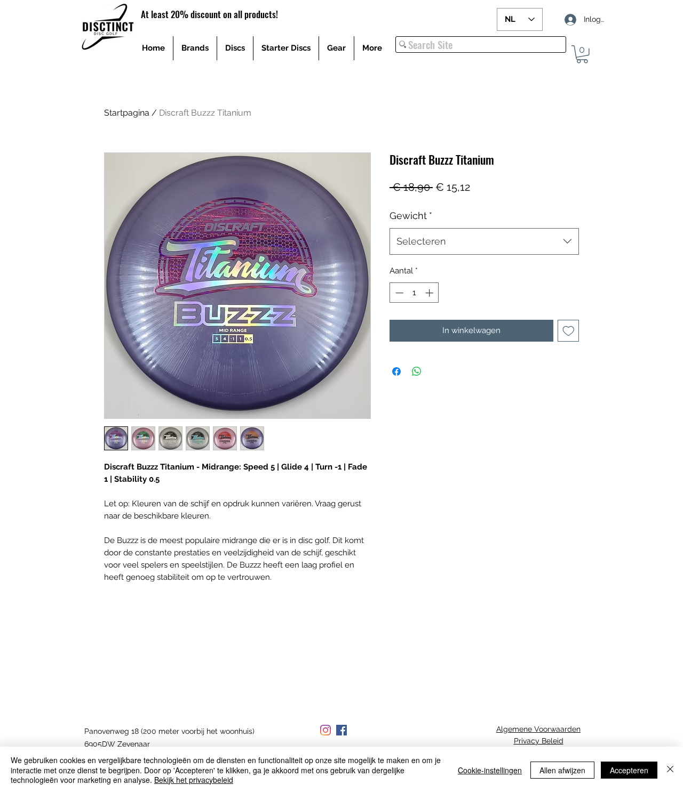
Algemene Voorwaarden (538, 729)
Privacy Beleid (538, 741)
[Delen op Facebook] (396, 371)
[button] (582, 54)
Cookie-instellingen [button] (490, 770)
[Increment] (430, 293)
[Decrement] (398, 293)
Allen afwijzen (562, 770)
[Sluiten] (670, 769)
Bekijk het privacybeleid (193, 779)
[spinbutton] (414, 293)
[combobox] (484, 241)
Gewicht (411, 215)
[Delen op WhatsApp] (416, 371)
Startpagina (126, 113)
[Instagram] (325, 730)
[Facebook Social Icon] (341, 730)
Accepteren (629, 770)
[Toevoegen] (568, 331)
